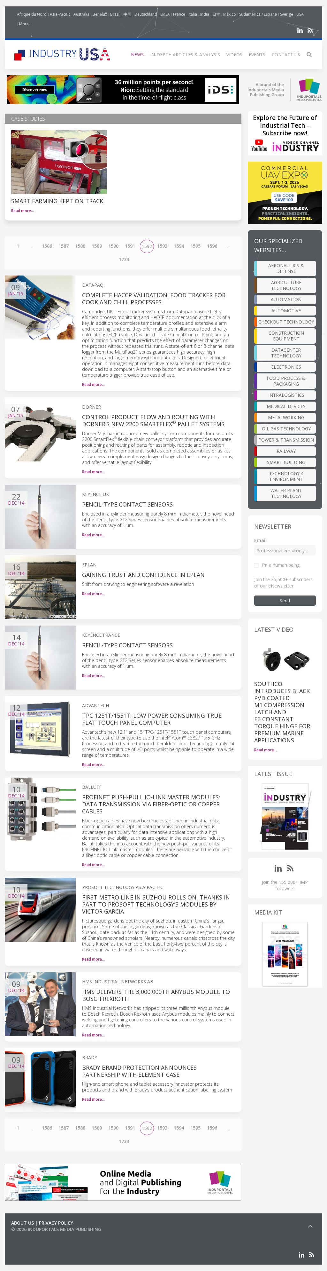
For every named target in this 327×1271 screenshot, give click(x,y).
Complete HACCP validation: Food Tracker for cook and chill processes (153, 298)
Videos (234, 55)
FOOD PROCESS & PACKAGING (286, 381)
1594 (179, 246)
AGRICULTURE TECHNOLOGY (286, 285)
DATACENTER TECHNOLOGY (286, 353)
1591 (130, 246)
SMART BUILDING (286, 462)
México (229, 14)
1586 (47, 246)
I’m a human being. (281, 565)
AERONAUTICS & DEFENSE (286, 268)
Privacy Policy (56, 1223)
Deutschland (145, 14)
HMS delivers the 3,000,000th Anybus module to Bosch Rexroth (156, 995)
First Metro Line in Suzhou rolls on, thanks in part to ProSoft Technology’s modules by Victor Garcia (156, 904)
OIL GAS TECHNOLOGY (286, 429)
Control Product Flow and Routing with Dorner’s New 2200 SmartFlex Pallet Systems (153, 420)
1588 (80, 246)
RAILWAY (286, 451)
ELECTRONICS (286, 367)
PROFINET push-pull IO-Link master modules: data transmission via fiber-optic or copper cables (151, 804)
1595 (195, 246)
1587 (63, 246)
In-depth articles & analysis (185, 55)
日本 (216, 14)
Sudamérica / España (258, 14)
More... (25, 24)
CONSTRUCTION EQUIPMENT (286, 336)
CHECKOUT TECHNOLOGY (286, 322)
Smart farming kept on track (57, 201)
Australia (81, 14)
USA (300, 14)
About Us (22, 1223)
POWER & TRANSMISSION (286, 440)
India (204, 14)
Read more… (22, 210)
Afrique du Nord (32, 14)
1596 (212, 246)
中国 (127, 14)
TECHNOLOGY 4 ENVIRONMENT (286, 476)
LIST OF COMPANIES (33, 1236)
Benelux (100, 14)
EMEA (165, 14)
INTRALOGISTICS (286, 395)
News (137, 55)
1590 (113, 246)
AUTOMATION (286, 299)
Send (285, 600)
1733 (124, 259)
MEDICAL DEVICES (286, 406)
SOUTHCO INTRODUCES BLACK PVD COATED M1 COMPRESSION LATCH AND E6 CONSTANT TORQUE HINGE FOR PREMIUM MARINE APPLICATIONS (282, 712)
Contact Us (286, 55)
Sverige (286, 14)
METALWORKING (286, 417)
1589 (97, 246)
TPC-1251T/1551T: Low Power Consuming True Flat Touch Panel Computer (152, 719)
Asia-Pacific (60, 14)
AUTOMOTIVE (286, 311)
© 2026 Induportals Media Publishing (56, 1229)
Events (257, 55)
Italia (192, 14)
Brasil (115, 14)
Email (260, 540)
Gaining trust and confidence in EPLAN (143, 575)
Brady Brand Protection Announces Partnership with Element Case (139, 1071)
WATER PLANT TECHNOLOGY (286, 493)
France (179, 14)
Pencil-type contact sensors (127, 504)
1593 (162, 246)
